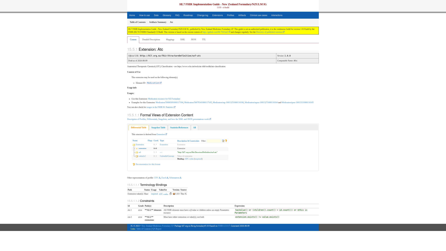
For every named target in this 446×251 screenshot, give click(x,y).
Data (156, 15)
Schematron (174, 178)
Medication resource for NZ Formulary (164, 99)
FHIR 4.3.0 (223, 226)
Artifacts (242, 15)
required (198, 159)
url (140, 152)
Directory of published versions (269, 32)
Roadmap (188, 15)
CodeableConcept (167, 156)
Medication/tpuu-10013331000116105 (298, 102)
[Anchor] (166, 49)
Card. (156, 140)
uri (161, 152)
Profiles (230, 15)
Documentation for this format (147, 164)
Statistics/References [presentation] (179, 127)
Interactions (276, 15)
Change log (202, 15)
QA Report (156, 229)
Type (162, 140)
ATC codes (189, 159)
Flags (150, 140)
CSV (156, 178)
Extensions (217, 15)
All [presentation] (194, 127)
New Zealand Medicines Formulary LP (157, 226)
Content (133, 39)
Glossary (167, 15)
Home (132, 15)
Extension (161, 134)
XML (182, 39)
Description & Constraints (188, 141)
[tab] (139, 127)
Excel (164, 178)
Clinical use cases (258, 15)
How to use (144, 15)
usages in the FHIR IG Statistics (160, 107)
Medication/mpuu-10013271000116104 (261, 102)
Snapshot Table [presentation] (158, 127)
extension (142, 148)
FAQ (177, 15)
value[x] (142, 156)
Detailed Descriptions (151, 39)
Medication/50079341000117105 (198, 102)
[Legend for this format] (226, 140)
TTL (204, 39)
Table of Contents (143, 229)
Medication (153, 83)
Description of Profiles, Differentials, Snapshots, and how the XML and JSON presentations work (168, 119)
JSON (193, 39)
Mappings (170, 39)
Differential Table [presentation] (138, 127)
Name (135, 140)
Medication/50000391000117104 (169, 102)
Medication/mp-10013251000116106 (228, 102)
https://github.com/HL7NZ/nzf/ (215, 32)
